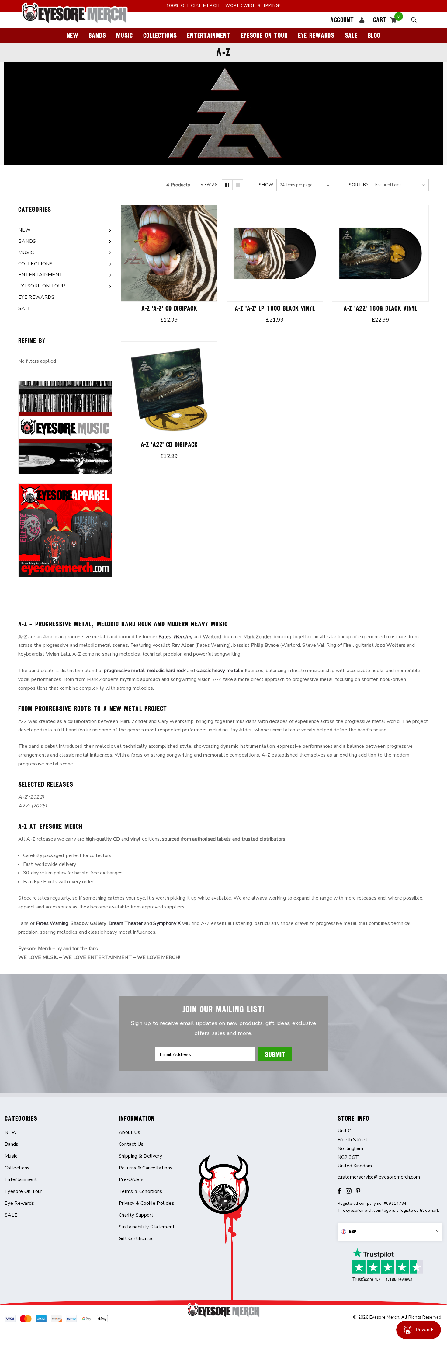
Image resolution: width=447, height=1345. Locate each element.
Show (266, 185)
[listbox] (400, 185)
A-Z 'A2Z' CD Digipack (169, 444)
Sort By (359, 185)
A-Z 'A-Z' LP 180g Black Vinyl (275, 308)
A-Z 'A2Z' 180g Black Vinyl (380, 308)
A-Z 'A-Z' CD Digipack (169, 308)
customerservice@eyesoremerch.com (379, 1177)
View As (209, 184)
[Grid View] (227, 184)
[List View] (237, 184)
